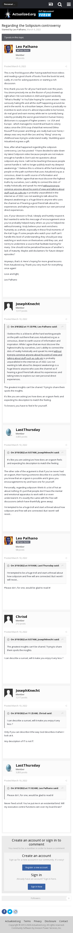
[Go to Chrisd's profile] (8, 619)
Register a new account (36, 867)
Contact (63, 921)
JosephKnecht (28, 304)
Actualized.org (13, 921)
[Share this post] (66, 66)
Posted (15, 66)
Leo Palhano (19, 29)
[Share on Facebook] (4, 911)
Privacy (38, 921)
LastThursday (28, 429)
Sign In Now (36, 886)
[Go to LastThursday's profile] (8, 432)
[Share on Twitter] (9, 911)
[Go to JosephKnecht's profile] (8, 306)
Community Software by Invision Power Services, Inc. (36, 928)
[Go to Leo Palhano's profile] (8, 49)
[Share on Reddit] (15, 911)
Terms (27, 921)
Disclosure (50, 921)
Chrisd (21, 616)
